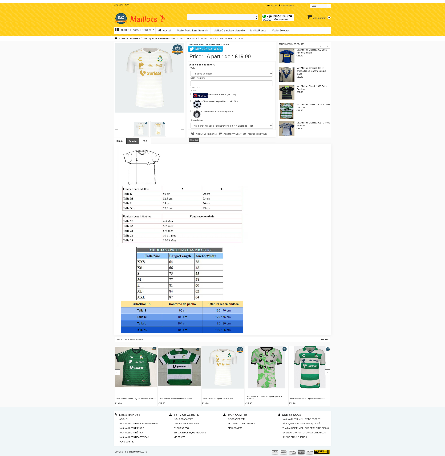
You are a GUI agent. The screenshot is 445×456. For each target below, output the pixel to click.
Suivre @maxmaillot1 (208, 48)
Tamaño (132, 141)
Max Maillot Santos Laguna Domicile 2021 (307, 398)
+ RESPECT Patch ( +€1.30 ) (222, 94)
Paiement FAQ (181, 428)
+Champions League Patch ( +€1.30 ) (219, 101)
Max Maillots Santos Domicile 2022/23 (176, 398)
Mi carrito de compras (241, 423)
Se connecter (287, 6)
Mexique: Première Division (159, 38)
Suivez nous (291, 414)
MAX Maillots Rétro (131, 433)
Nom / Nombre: (198, 78)
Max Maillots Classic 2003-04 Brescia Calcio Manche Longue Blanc (311, 71)
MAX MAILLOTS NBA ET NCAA (134, 437)
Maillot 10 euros (281, 30)
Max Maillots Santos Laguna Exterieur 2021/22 (136, 398)
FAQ (145, 141)
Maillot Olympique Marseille (229, 30)
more (325, 339)
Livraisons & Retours (186, 423)
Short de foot (197, 120)
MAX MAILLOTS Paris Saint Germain (138, 423)
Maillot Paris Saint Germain (192, 30)
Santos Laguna (188, 38)
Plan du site (126, 442)
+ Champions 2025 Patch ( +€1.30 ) (218, 111)
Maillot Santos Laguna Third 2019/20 (218, 398)
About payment (232, 134)
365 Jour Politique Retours (190, 433)
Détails (119, 141)
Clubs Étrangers (129, 38)
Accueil (273, 6)
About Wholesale (206, 134)
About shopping (257, 134)
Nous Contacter (183, 419)
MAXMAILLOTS (140, 452)
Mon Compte (237, 414)
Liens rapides (129, 414)
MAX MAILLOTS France (131, 428)
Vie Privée (179, 437)
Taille (193, 68)
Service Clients (186, 414)
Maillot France (258, 30)
